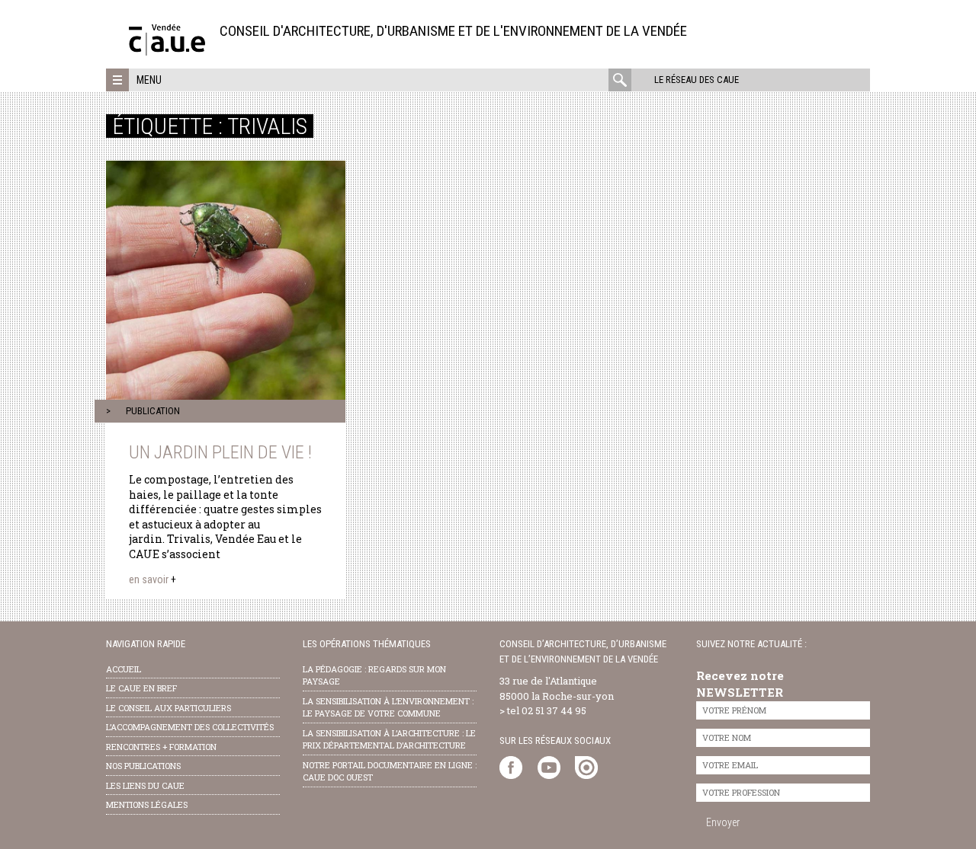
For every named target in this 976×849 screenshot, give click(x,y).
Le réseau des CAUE (696, 79)
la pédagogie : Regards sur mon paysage (374, 675)
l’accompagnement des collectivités (190, 727)
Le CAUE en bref (141, 688)
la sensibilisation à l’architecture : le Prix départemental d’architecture (389, 739)
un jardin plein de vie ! (220, 452)
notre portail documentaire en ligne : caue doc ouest (390, 771)
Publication (153, 411)
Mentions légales (147, 804)
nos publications (143, 765)
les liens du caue (145, 785)
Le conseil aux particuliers (168, 707)
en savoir (152, 579)
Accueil (123, 669)
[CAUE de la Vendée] (167, 51)
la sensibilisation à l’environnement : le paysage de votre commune (388, 707)
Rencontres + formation (161, 746)
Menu (149, 80)
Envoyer (723, 822)
